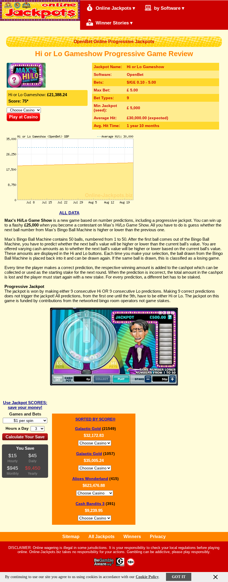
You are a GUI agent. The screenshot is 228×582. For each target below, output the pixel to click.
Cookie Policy (147, 577)
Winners (132, 536)
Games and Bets (25, 414)
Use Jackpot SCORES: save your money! (25, 405)
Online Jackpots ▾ (114, 8)
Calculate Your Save (25, 436)
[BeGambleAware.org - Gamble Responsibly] (104, 564)
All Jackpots (101, 536)
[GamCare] (120, 564)
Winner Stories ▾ (113, 23)
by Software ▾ (168, 8)
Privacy (158, 536)
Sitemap (71, 536)
